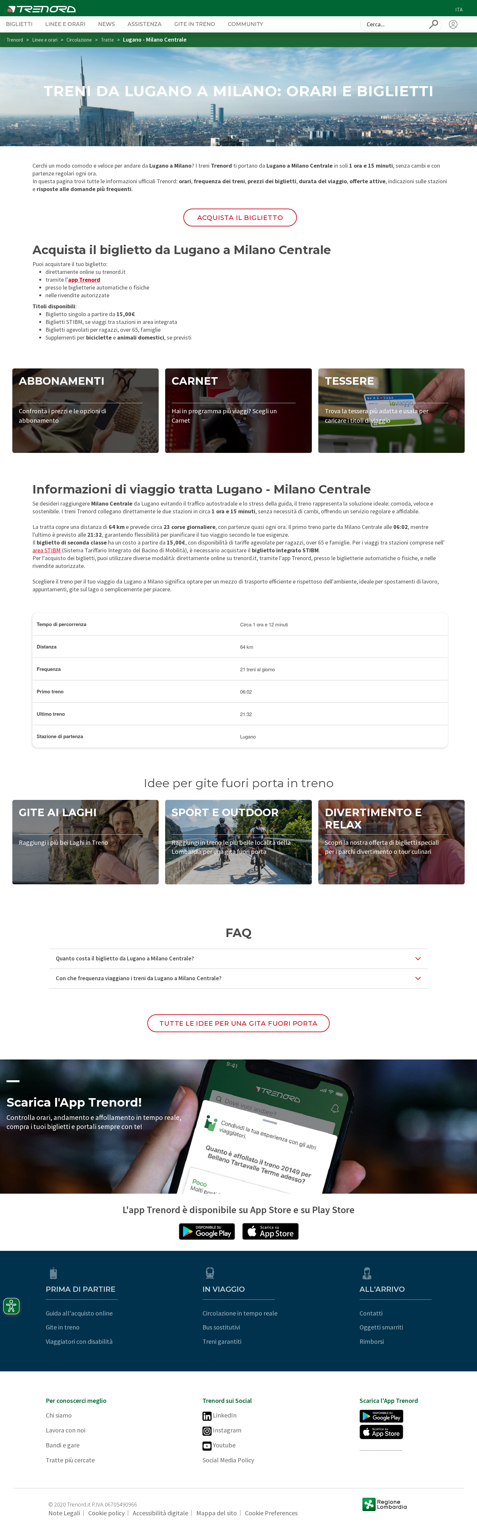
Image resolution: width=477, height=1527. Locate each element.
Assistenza (145, 24)
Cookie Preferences (271, 1513)
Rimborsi (372, 1341)
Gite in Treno (194, 24)
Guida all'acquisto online (79, 1313)
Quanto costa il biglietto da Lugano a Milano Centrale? (125, 958)
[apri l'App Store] (270, 1231)
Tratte (107, 40)
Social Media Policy (228, 1460)
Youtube (224, 1445)
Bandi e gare (63, 1445)
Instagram (226, 1430)
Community (245, 24)
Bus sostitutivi (221, 1327)
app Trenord (84, 279)
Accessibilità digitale (160, 1513)
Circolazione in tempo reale (239, 1313)
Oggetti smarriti (381, 1327)
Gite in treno (63, 1327)
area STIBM (46, 550)
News (106, 24)
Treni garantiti (221, 1341)
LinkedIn (224, 1415)
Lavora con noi (65, 1430)
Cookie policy (106, 1513)
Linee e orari (65, 24)
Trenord (14, 40)
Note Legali (64, 1513)
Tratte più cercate (70, 1460)
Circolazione (79, 40)
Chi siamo (59, 1415)
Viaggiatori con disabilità (79, 1341)
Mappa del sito (216, 1513)
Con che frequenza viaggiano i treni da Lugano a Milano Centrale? (139, 978)
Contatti (371, 1313)
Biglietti (19, 24)
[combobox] (401, 24)
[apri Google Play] (206, 1231)
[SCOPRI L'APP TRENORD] (238, 1126)
